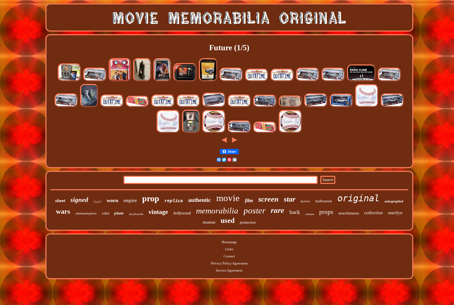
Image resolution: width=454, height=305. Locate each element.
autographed (394, 201)
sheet (60, 200)
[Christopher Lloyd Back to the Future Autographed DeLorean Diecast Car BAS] (341, 107)
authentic (199, 200)
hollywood (182, 213)
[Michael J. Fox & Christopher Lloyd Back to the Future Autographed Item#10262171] (239, 132)
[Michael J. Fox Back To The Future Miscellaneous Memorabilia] (94, 81)
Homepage (229, 242)
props (326, 212)
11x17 (97, 201)
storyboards (136, 214)
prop (150, 198)
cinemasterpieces (86, 213)
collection (373, 212)
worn (112, 200)
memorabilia (217, 210)
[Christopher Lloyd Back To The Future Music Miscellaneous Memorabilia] (264, 107)
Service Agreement (229, 270)
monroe (209, 222)
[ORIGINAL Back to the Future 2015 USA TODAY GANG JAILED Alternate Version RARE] (290, 107)
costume (309, 214)
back (295, 212)
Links (229, 249)
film (249, 200)
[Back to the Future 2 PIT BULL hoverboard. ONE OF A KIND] (142, 81)
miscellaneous (348, 213)
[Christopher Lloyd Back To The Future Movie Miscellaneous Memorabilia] (256, 81)
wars (63, 211)
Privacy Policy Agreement (229, 263)
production (248, 222)
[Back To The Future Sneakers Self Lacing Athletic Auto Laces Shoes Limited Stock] (89, 107)
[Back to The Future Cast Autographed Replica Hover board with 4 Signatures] (137, 107)
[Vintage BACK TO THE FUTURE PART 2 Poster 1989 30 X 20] (162, 81)
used (228, 220)
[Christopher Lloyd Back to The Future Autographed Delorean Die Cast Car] (214, 107)
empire (130, 200)
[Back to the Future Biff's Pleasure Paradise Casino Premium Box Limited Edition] (191, 132)
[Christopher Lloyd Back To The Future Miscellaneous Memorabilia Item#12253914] (214, 132)
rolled (105, 213)
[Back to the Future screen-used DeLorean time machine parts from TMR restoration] (185, 81)
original (358, 198)
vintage (158, 211)
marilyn (395, 212)
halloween (323, 201)
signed (79, 199)
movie (228, 198)
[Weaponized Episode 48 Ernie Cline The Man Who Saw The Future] (361, 81)
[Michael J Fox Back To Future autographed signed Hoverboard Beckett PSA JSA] (120, 81)
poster (255, 210)
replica (173, 200)
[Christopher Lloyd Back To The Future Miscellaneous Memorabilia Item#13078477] (333, 81)
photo (119, 213)
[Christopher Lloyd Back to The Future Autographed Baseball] (366, 107)
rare (277, 210)
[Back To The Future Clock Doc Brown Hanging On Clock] (69, 81)
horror (305, 201)
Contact (229, 256)
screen (268, 199)
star (289, 199)
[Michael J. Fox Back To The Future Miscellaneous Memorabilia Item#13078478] (307, 81)
